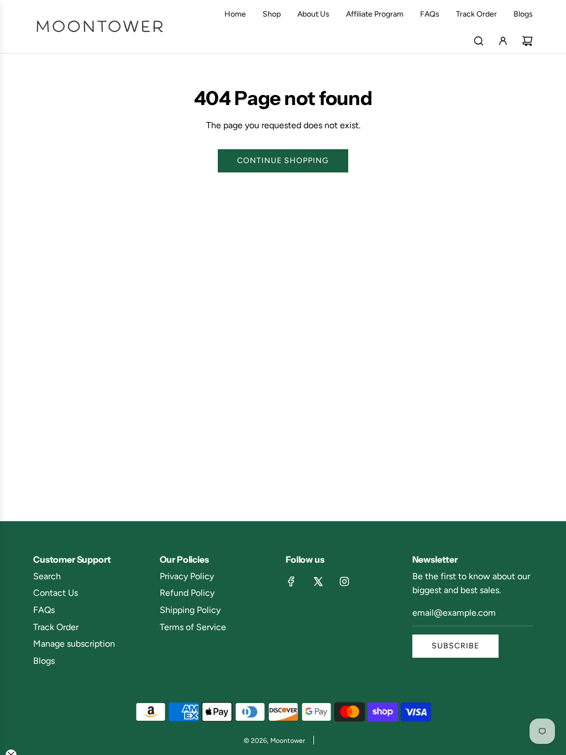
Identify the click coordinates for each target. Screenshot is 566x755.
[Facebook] (291, 581)
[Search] (479, 41)
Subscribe (455, 646)
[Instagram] (344, 581)
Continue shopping (283, 160)
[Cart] (527, 41)
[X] (318, 581)
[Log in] (503, 41)
